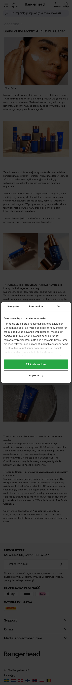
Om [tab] (59, 306)
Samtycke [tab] (13, 306)
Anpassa (34, 375)
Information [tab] (36, 306)
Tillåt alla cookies (36, 364)
